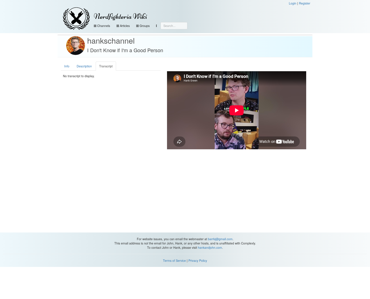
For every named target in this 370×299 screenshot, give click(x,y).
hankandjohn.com (210, 247)
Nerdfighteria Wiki (120, 16)
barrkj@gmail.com (220, 239)
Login (292, 3)
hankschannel (111, 40)
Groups (144, 26)
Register (304, 3)
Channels (103, 26)
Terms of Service (174, 260)
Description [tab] (84, 66)
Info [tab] (66, 66)
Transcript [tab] (106, 66)
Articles (124, 26)
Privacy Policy (197, 260)
